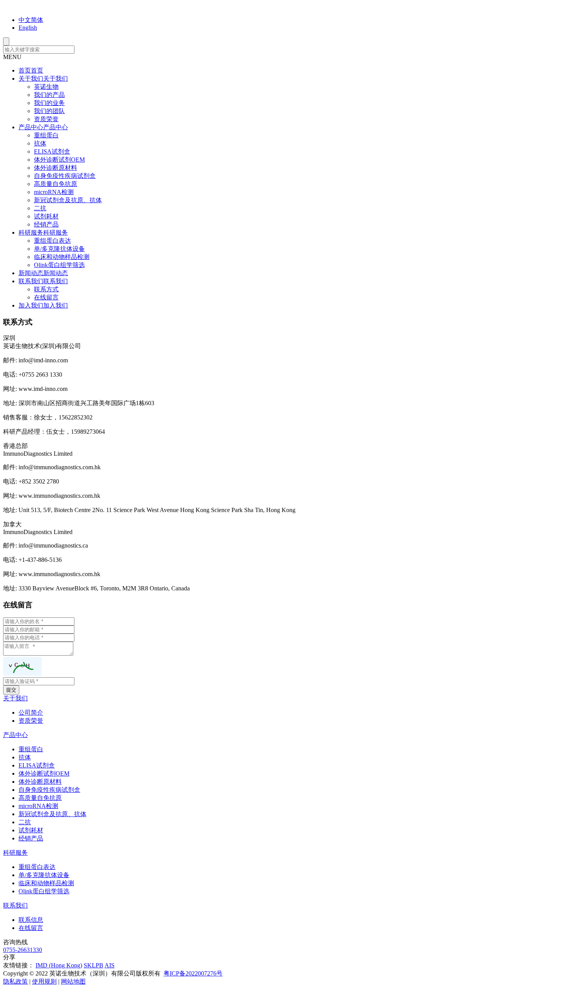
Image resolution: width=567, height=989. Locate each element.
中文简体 (31, 20)
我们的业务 (49, 103)
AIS (110, 965)
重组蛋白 (46, 135)
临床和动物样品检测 (61, 257)
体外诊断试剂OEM (59, 159)
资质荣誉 (46, 119)
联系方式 (46, 289)
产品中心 (15, 735)
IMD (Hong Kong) (58, 965)
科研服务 (15, 852)
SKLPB (93, 965)
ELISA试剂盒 (52, 151)
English (28, 27)
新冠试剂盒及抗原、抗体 (68, 200)
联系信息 (31, 919)
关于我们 (15, 698)
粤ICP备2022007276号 (193, 973)
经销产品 (46, 224)
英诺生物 (46, 86)
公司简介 (31, 712)
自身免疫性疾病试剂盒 (65, 175)
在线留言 (46, 297)
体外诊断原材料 (55, 167)
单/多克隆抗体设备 (59, 248)
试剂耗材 (46, 216)
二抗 (40, 208)
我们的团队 (49, 111)
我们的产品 (49, 94)
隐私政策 (15, 981)
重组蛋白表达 (52, 240)
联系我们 (15, 905)
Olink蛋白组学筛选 (59, 265)
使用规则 (44, 981)
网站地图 (73, 981)
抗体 (40, 143)
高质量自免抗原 (55, 184)
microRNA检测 (54, 192)
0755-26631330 (22, 950)
